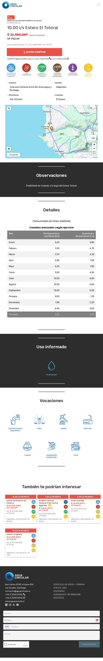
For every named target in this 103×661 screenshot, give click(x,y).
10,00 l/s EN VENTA (20, 497)
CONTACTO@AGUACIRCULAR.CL (20, 59)
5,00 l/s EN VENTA (85, 497)
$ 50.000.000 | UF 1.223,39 (14, 506)
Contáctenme (89, 644)
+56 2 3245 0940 (42, 59)
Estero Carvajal (77, 500)
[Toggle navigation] (99, 4)
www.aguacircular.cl (15, 601)
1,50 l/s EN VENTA (53, 497)
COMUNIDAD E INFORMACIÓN (67, 594)
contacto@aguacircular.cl (17, 591)
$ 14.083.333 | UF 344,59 (77, 504)
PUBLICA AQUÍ (60, 588)
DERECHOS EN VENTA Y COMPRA (69, 584)
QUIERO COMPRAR (36, 52)
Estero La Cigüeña (14, 534)
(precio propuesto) (37, 35)
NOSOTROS (59, 598)
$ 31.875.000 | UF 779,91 (45, 509)
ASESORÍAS (59, 591)
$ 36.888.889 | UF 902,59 (14, 538)
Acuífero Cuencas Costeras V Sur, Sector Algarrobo (48, 502)
